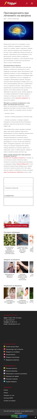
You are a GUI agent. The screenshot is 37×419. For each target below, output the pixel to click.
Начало (6, 390)
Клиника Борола (10, 354)
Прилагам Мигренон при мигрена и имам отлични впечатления (22, 277)
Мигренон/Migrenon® (23, 164)
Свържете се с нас (9, 395)
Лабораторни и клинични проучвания (16, 373)
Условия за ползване (9, 400)
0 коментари (15, 18)
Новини (6, 392)
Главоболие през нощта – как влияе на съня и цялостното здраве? (22, 249)
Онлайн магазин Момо (12, 346)
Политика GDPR (8, 398)
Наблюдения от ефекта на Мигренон (9, 276)
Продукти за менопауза (12, 357)
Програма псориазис (12, 379)
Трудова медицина (11, 381)
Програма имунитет (11, 368)
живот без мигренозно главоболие (13, 172)
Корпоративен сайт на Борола (14, 349)
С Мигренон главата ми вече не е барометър (22, 302)
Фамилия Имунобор (11, 371)
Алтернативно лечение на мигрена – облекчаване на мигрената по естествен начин (9, 250)
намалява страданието (21, 98)
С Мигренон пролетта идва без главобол (9, 302)
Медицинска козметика (12, 359)
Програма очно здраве (12, 376)
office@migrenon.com (14, 324)
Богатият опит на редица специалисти (14, 157)
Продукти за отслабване (13, 352)
